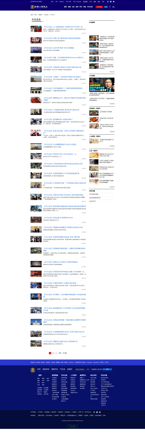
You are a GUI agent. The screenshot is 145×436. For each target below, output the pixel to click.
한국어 (107, 362)
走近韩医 (82, 388)
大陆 (38, 384)
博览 (84, 6)
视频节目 (54, 369)
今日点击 (46, 14)
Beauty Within (94, 388)
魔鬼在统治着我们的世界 (107, 386)
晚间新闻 (54, 384)
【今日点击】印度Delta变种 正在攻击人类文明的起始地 (63, 195)
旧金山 (66, 362)
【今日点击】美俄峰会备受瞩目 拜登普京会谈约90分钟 (63, 227)
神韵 (52, 1)
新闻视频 (55, 375)
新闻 (65, 6)
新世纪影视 (98, 415)
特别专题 (92, 191)
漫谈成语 (73, 386)
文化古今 (73, 390)
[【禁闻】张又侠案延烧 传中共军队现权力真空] (101, 91)
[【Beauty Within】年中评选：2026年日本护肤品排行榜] (94, 128)
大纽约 (38, 362)
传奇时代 (103, 380)
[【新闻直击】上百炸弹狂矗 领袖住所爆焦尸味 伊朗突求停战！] (94, 40)
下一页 (64, 353)
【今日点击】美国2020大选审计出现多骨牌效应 (60, 262)
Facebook (108, 1)
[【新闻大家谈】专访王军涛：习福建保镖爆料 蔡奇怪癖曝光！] (94, 61)
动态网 (86, 415)
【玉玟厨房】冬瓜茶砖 (105, 111)
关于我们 (40, 412)
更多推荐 (112, 103)
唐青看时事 (64, 392)
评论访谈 (90, 6)
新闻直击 (54, 386)
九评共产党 (92, 201)
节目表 (62, 369)
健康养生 (83, 375)
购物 (103, 1)
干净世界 (56, 415)
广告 (90, 1)
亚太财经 (54, 399)
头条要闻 (39, 387)
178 (60, 353)
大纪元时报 (49, 415)
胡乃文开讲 (83, 382)
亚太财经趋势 (55, 396)
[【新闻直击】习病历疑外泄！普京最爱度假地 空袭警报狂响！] (94, 68)
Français (89, 362)
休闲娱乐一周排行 (95, 108)
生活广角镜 (93, 377)
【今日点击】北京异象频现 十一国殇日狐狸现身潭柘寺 (63, 88)
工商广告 (103, 405)
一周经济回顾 (55, 392)
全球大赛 (46, 394)
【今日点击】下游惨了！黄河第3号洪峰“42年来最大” (62, 77)
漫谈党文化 (104, 401)
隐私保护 (54, 412)
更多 (104, 415)
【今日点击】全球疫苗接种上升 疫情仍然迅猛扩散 (61, 173)
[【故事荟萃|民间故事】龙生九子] (94, 143)
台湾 (43, 380)
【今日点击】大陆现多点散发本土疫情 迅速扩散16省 (62, 67)
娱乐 (48, 378)
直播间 (69, 369)
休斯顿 (58, 362)
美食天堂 (92, 384)
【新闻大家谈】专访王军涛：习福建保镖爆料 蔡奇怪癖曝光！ (106, 59)
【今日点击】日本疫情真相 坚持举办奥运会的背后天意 (63, 164)
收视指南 (47, 412)
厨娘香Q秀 (93, 392)
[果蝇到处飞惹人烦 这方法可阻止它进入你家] (94, 157)
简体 (70, 1)
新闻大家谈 (64, 377)
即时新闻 (39, 390)
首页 (32, 14)
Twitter (111, 1)
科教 (43, 384)
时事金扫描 (64, 382)
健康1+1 (82, 377)
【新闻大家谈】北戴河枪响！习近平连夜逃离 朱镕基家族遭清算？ (106, 45)
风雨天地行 (104, 394)
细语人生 (63, 401)
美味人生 (92, 386)
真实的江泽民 (104, 390)
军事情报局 (64, 390)
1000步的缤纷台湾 (94, 395)
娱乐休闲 (93, 375)
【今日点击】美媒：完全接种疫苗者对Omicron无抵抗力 (63, 57)
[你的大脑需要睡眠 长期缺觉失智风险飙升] (94, 184)
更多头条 (112, 71)
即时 (81, 6)
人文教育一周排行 (95, 136)
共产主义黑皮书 (105, 396)
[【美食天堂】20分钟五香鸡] (94, 121)
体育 (48, 380)
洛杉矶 (48, 362)
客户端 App (88, 412)
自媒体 (40, 14)
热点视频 (46, 387)
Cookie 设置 (72, 426)
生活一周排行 (93, 151)
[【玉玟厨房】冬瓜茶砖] (94, 115)
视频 (69, 6)
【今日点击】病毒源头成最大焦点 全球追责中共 (60, 341)
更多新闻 (112, 131)
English (83, 362)
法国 (62, 362)
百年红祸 (103, 392)
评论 (35, 14)
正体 (67, 1)
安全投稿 (67, 412)
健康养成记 (83, 384)
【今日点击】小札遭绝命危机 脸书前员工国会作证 (61, 110)
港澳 (43, 378)
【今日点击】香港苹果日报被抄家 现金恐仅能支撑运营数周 (64, 206)
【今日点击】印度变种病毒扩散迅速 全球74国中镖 (61, 237)
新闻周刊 (54, 388)
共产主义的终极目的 (106, 384)
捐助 (95, 1)
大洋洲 (53, 362)
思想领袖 (63, 386)
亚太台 (71, 362)
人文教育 (74, 375)
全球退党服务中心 (72, 415)
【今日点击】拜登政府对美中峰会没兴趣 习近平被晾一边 (63, 272)
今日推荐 (92, 76)
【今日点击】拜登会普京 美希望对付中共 (58, 218)
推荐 (77, 6)
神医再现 (82, 386)
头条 (73, 6)
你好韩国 (92, 382)
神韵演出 (39, 394)
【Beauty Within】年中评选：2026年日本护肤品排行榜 (106, 126)
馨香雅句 (73, 384)
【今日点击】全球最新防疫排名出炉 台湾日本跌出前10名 (63, 332)
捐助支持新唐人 (80, 369)
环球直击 (54, 380)
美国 (38, 380)
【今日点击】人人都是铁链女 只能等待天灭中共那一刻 (63, 27)
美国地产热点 (74, 392)
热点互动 (63, 380)
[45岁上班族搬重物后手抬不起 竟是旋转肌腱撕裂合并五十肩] (94, 177)
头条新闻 (92, 22)
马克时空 (63, 396)
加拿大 (43, 362)
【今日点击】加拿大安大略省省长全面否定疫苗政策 (62, 38)
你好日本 (92, 380)
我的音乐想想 (94, 399)
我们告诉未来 (104, 377)
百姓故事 (103, 399)
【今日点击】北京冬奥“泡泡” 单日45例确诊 (58, 48)
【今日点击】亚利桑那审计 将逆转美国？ (58, 119)
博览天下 (39, 392)
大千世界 (92, 390)
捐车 (99, 1)
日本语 (102, 362)
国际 (38, 378)
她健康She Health (84, 380)
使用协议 (60, 412)
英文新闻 (85, 1)
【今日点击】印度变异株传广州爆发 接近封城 (59, 283)
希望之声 (63, 415)
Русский (95, 362)
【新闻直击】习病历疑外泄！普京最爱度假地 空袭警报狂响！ (106, 66)
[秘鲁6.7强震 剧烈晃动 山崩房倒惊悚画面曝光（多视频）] (94, 54)
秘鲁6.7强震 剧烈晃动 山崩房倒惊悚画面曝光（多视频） (106, 52)
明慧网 (80, 415)
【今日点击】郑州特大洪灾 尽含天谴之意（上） (60, 154)
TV (106, 6)
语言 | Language (77, 1)
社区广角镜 (55, 394)
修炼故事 (103, 403)
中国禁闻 (54, 382)
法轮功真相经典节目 (95, 197)
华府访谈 (54, 390)
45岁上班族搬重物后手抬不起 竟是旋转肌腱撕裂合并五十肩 (106, 175)
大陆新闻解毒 (64, 399)
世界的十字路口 (65, 394)
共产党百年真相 (93, 194)
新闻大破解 (64, 388)
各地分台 (61, 1)
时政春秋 (63, 384)
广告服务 (74, 412)
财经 (43, 382)
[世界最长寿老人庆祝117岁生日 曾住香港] (94, 170)
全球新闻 (54, 377)
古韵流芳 (73, 382)
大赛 (56, 1)
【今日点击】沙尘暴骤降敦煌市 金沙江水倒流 (59, 144)
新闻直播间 (99, 6)
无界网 (91, 415)
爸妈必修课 (73, 388)
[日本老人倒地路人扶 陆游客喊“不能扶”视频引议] (94, 164)
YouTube (113, 1)
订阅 (107, 369)
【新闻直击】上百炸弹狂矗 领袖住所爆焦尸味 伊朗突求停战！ (106, 38)
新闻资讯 (46, 369)
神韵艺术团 (41, 415)
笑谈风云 (73, 380)
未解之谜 (73, 377)
